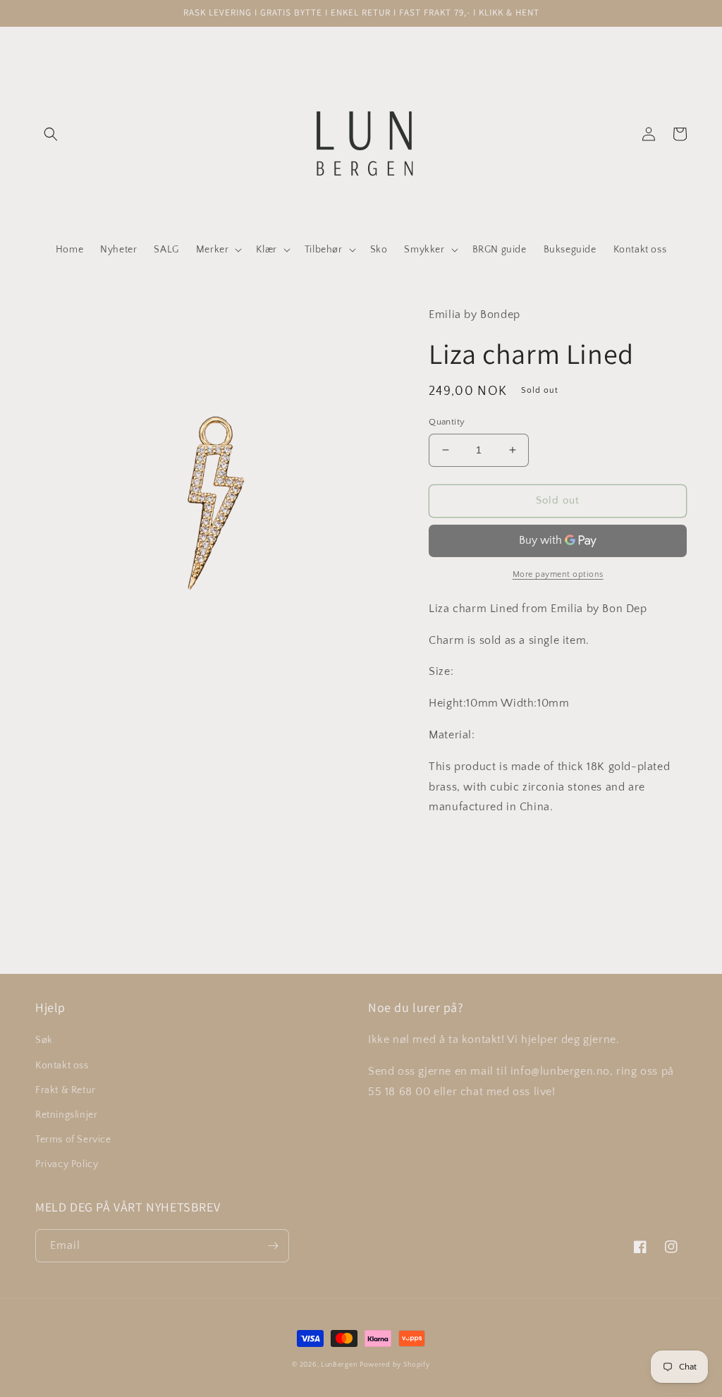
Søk (44, 1040)
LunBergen (339, 1365)
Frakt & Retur (65, 1090)
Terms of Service (73, 1139)
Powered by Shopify (395, 1365)
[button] (50, 134)
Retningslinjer (66, 1115)
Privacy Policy (66, 1164)
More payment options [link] (558, 574)
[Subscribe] (272, 1245)
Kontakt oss (62, 1065)
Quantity (447, 422)
